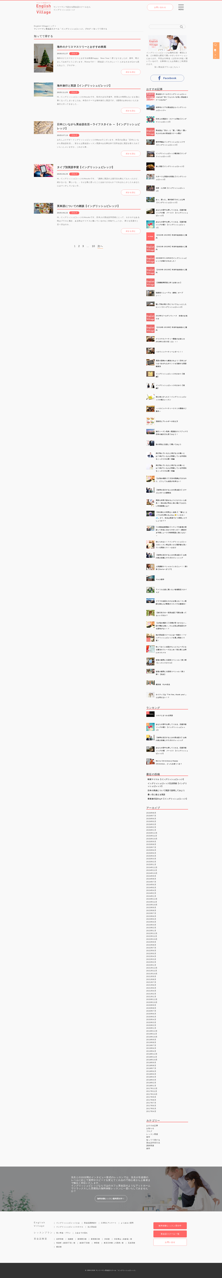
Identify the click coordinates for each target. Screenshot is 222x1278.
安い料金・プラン (63, 1233)
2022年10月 (151, 939)
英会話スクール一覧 (170, 1234)
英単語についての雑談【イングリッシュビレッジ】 (88, 206)
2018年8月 (151, 1065)
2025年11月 (151, 836)
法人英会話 (92, 1227)
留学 (148, 1137)
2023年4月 (151, 922)
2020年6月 (151, 1014)
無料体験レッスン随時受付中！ (111, 1199)
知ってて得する (153, 1140)
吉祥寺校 (59, 1239)
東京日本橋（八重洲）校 (114, 1243)
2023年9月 (151, 907)
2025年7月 (151, 847)
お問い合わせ (160, 7)
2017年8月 (151, 1100)
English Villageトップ (44, 26)
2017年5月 (151, 1108)
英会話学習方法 (153, 1143)
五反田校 (131, 1243)
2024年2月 (151, 893)
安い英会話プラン (162, 67)
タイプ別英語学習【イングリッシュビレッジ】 (85, 167)
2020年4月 (151, 1019)
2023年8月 (151, 910)
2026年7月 (151, 816)
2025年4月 (151, 856)
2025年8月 (151, 844)
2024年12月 (151, 867)
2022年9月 (151, 942)
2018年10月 (151, 1060)
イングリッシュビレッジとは (68, 1223)
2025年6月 (151, 850)
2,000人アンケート (109, 1223)
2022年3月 (151, 959)
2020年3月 (151, 1022)
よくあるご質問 (127, 1223)
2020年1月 (151, 1028)
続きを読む (131, 72)
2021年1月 (151, 997)
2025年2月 (151, 862)
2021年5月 (151, 988)
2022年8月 (151, 945)
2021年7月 (151, 982)
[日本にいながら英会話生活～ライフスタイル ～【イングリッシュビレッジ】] (43, 130)
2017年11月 (151, 1091)
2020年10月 (151, 1002)
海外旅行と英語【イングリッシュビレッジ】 (84, 85)
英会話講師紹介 (90, 1223)
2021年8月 (151, 979)
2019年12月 (151, 1031)
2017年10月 (151, 1094)
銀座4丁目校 (85, 1243)
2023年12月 (151, 899)
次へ (100, 246)
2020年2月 (151, 1025)
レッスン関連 (152, 1134)
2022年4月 (151, 956)
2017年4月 (151, 1111)
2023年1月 (151, 931)
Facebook (169, 78)
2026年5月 (151, 821)
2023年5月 (151, 919)
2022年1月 (151, 965)
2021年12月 (151, 968)
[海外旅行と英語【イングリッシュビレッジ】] (43, 92)
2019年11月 (151, 1034)
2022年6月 (151, 951)
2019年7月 (151, 1045)
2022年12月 (151, 933)
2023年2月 (151, 928)
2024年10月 (151, 873)
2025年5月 (151, 853)
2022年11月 (151, 936)
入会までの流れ (81, 1233)
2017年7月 (151, 1103)
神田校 (96, 1243)
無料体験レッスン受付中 (170, 1226)
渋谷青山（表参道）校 (123, 1239)
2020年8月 (151, 1008)
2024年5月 (151, 888)
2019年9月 (151, 1040)
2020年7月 (151, 1011)
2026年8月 (151, 813)
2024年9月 (151, 876)
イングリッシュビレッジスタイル (69, 1227)
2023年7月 (151, 913)
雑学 (148, 1148)
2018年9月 (151, 1062)
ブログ (74, 54)
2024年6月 (151, 885)
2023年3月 (151, 925)
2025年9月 (151, 842)
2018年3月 (151, 1080)
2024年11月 (151, 870)
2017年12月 (151, 1088)
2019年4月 (151, 1051)
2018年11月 (151, 1057)
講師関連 (150, 1146)
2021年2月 (151, 994)
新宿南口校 (95, 1239)
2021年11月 (151, 971)
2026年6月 (151, 819)
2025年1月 (151, 864)
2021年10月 (151, 974)
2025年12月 (151, 833)
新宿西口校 (82, 1239)
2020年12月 (151, 999)
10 (93, 246)
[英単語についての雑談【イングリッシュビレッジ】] (43, 212)
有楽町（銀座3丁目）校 (65, 1243)
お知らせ (150, 1128)
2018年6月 (151, 1071)
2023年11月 (151, 902)
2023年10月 (151, 905)
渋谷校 (107, 1239)
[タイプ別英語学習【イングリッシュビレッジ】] (43, 173)
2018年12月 (151, 1054)
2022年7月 (151, 948)
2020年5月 (151, 1017)
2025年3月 (151, 859)
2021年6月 (151, 985)
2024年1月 (151, 896)
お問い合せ (170, 1242)
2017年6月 (151, 1106)
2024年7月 (151, 882)
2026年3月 (151, 824)
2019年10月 (151, 1037)
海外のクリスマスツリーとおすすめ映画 (81, 46)
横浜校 (59, 1247)
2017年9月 (151, 1097)
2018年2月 (151, 1083)
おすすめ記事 (152, 1126)
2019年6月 (151, 1048)
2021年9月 (151, 976)
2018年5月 (151, 1074)
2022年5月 (151, 953)
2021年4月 (151, 991)
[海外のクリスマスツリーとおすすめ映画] (43, 53)
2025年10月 (151, 839)
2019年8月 (151, 1042)
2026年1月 (151, 830)
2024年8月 (151, 879)
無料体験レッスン (215, 52)
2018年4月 (151, 1077)
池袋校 (70, 1239)
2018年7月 (151, 1068)
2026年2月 (151, 827)
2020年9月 (151, 1005)
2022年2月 (151, 962)
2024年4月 (151, 890)
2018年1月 (151, 1086)
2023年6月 (151, 916)
